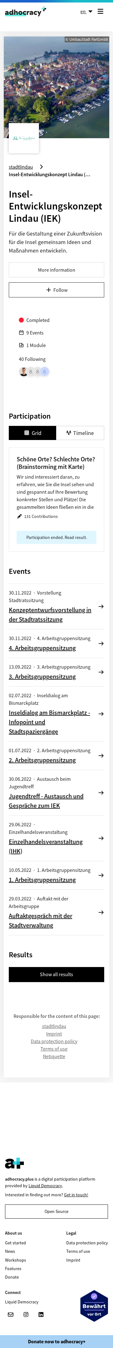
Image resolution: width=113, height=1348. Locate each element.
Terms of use (53, 1049)
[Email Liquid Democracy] (10, 1314)
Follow (60, 290)
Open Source (56, 1211)
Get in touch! (76, 1195)
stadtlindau (54, 1026)
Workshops (15, 1260)
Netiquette (54, 1056)
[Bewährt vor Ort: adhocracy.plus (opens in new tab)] (94, 1306)
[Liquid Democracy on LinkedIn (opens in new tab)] (40, 1314)
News (10, 1251)
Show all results (56, 974)
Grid (36, 433)
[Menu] (101, 11)
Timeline (83, 433)
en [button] (83, 11)
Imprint (54, 1033)
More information (56, 270)
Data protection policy (54, 1041)
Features (13, 1268)
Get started (15, 1243)
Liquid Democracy (45, 1185)
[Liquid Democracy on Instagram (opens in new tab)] (25, 1314)
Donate (12, 1277)
